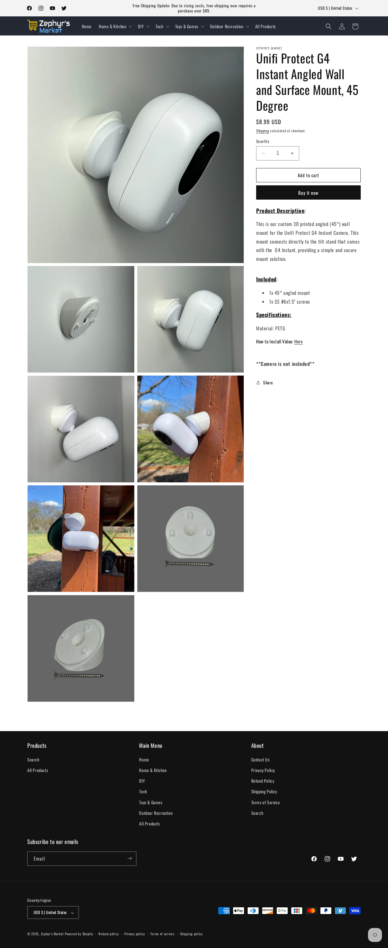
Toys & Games (150, 802)
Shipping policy (191, 934)
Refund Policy (262, 781)
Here (298, 341)
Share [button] (268, 382)
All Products (37, 770)
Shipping (262, 130)
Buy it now (308, 192)
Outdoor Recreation (155, 813)
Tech (143, 791)
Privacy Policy (263, 770)
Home (144, 760)
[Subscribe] (129, 858)
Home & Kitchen (152, 770)
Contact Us (260, 760)
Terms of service (162, 934)
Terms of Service (265, 802)
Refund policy (109, 934)
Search (33, 760)
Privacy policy (134, 934)
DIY (142, 781)
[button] (114, 26)
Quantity (262, 141)
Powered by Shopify (79, 934)
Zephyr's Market (52, 934)
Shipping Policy (264, 791)
